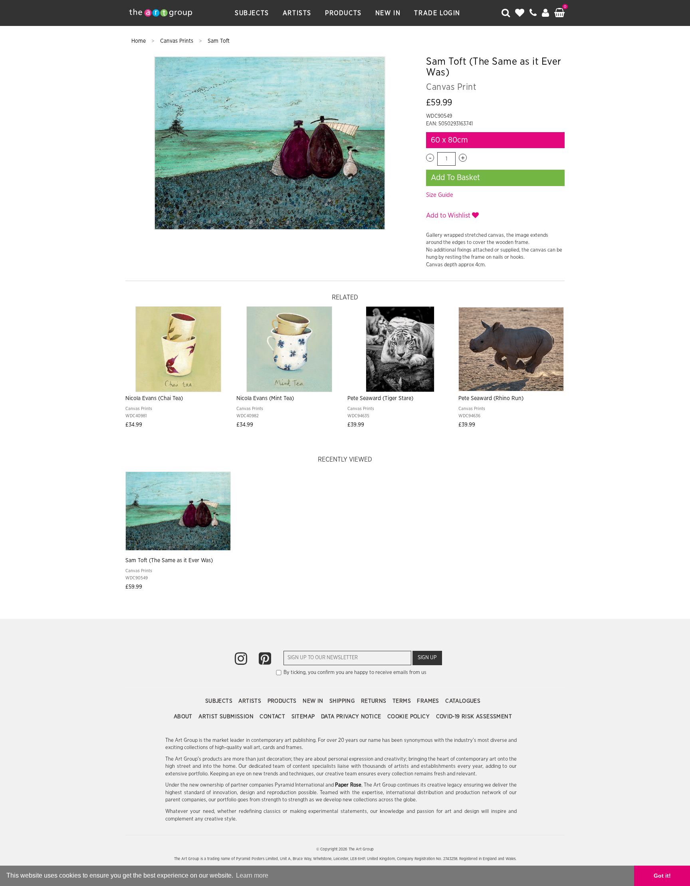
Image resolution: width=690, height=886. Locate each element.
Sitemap (304, 717)
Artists (297, 13)
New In (388, 13)
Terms (402, 701)
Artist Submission (226, 717)
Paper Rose (348, 785)
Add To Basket (455, 178)
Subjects (252, 13)
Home (139, 41)
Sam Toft (219, 41)
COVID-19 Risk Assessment (474, 717)
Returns (374, 701)
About (184, 717)
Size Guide (439, 195)
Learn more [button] (252, 875)
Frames (429, 701)
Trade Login (437, 13)
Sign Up (427, 657)
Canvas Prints (177, 41)
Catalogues (462, 701)
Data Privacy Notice (352, 717)
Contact (273, 717)
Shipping (343, 701)
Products (343, 13)
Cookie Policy (409, 717)
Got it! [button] (662, 875)
